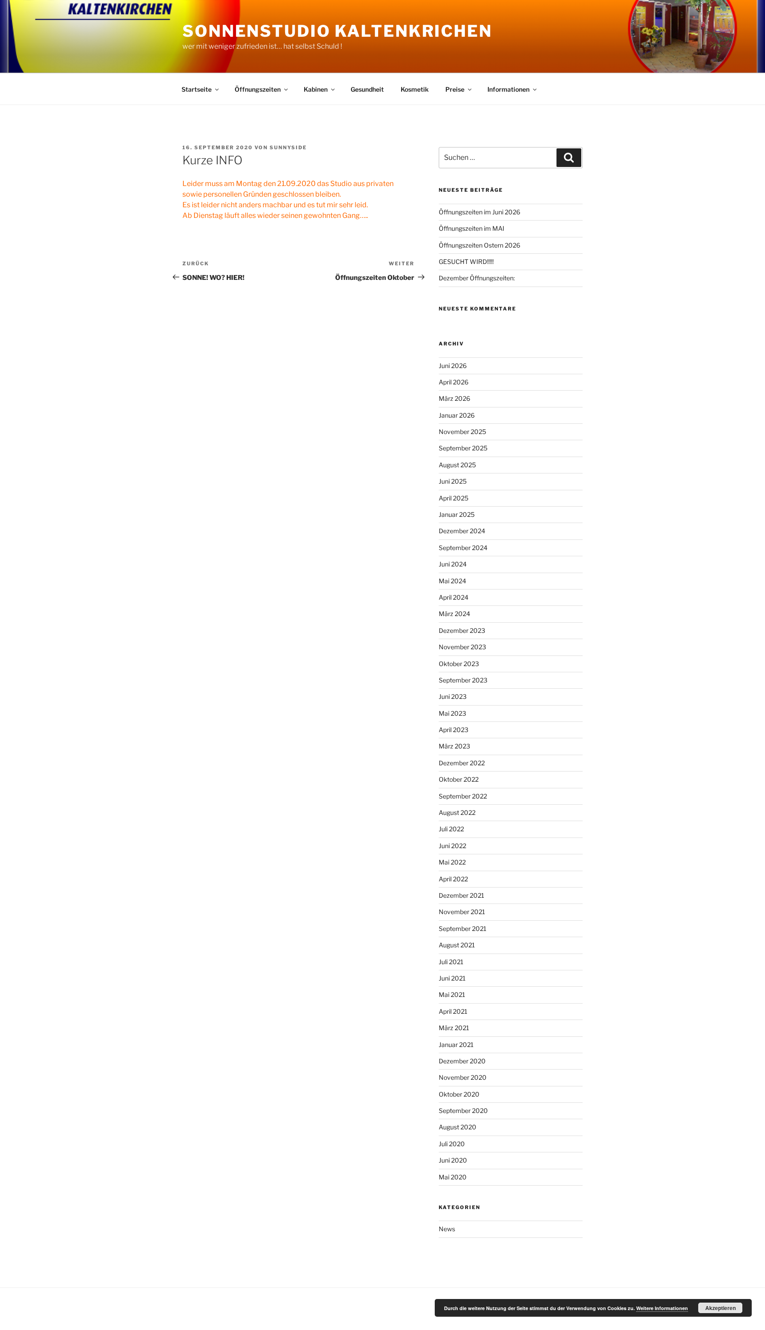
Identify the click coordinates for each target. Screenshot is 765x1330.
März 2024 (454, 613)
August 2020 (457, 1127)
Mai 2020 (453, 1177)
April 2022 (453, 879)
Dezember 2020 (462, 1061)
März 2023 (454, 746)
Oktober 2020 (459, 1094)
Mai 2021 (452, 994)
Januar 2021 (456, 1044)
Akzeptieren (720, 1308)
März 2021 (454, 1027)
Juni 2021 (452, 978)
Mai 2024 (452, 581)
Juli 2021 (451, 962)
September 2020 (463, 1110)
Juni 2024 (453, 564)
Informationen (508, 89)
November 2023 (462, 647)
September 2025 (463, 448)
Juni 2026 (453, 365)
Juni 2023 (453, 696)
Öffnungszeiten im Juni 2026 (479, 212)
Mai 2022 (452, 862)
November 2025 (462, 431)
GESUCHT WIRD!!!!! (466, 261)
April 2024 (453, 597)
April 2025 (453, 498)
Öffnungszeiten (258, 89)
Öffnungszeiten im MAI (471, 228)
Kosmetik (415, 89)
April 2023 (453, 729)
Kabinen (316, 89)
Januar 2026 (457, 415)
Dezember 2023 (462, 630)
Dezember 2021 (461, 895)
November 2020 (463, 1077)
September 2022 (463, 796)
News (447, 1229)
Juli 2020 (452, 1144)
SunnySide (288, 147)
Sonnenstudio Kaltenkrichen (337, 31)
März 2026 (454, 398)
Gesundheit (367, 89)
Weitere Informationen (662, 1308)
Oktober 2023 (459, 663)
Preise (454, 89)
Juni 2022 (452, 845)
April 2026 (453, 382)
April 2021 (453, 1011)
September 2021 (463, 928)
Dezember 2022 (462, 763)
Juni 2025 (453, 481)
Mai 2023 (452, 713)
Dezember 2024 (462, 531)
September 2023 (463, 680)
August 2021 (457, 945)
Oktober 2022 (459, 779)
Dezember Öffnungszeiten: (477, 278)
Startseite (197, 89)
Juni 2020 (453, 1160)
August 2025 (457, 465)
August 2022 (457, 812)
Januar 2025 (457, 514)
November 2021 (462, 911)
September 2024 (463, 547)
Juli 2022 (451, 829)
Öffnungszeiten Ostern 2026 (479, 245)
